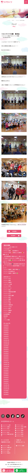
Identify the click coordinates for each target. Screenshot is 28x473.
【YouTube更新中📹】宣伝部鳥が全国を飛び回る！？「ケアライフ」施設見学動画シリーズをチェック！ (14, 265)
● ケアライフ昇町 (19, 428)
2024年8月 (6, 370)
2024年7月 (6, 372)
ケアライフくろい (8, 288)
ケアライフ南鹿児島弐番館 (10, 291)
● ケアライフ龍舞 (19, 430)
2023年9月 (6, 390)
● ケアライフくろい (5, 430)
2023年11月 (6, 387)
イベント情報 (16, 36)
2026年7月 (6, 327)
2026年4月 (6, 332)
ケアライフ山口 (7, 293)
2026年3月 (6, 334)
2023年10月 (6, 389)
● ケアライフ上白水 (5, 449)
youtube (18, 416)
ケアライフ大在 (7, 278)
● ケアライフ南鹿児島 (6, 447)
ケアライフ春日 (7, 290)
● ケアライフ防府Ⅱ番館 (20, 427)
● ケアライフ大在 (19, 436)
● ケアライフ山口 (19, 425)
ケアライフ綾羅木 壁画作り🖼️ (11, 273)
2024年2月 (6, 381)
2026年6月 (6, 329)
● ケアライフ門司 (5, 428)
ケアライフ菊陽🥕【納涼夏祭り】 (11, 250)
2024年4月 (6, 377)
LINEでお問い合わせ (20, 470)
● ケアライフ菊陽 (19, 434)
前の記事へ (14, 231)
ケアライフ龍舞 (7, 299)
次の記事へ (13, 235)
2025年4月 (6, 355)
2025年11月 (6, 342)
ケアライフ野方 (7, 301)
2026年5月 (6, 331)
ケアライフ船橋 (7, 312)
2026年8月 (6, 325)
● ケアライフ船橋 (20, 445)
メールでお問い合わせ (7, 470)
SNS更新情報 (7, 314)
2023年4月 (6, 394)
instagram (3, 416)
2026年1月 (6, 338)
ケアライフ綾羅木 (8, 282)
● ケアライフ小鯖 (5, 445)
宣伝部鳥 (6, 316)
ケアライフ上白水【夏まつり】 (11, 247)
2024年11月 (6, 364)
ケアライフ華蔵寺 (8, 310)
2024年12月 (6, 362)
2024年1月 (6, 383)
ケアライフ (6, 2)
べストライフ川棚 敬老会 (20, 20)
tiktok (23, 416)
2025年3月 (6, 357)
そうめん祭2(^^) (7, 249)
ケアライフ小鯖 (7, 303)
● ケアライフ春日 (5, 432)
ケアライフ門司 (7, 286)
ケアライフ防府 (7, 308)
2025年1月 (6, 360)
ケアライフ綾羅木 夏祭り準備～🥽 (12, 269)
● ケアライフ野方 (19, 432)
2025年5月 (6, 353)
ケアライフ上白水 (8, 306)
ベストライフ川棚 (5, 36)
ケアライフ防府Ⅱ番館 (9, 295)
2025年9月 (6, 346)
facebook (13, 416)
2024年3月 (6, 379)
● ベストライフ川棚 (5, 425)
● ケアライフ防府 (5, 451)
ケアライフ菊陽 (7, 280)
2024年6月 (6, 374)
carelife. (10, 466)
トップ (9, 20)
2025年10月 (6, 344)
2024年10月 (6, 366)
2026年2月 (6, 336)
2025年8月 (6, 347)
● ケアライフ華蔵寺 (5, 453)
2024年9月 (6, 368)
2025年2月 (6, 359)
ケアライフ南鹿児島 (8, 305)
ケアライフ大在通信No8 (9, 271)
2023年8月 (6, 392)
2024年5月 (6, 375)
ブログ (13, 20)
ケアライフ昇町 (7, 297)
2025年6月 (6, 351)
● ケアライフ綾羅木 (5, 427)
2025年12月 (6, 340)
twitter (8, 416)
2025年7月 (6, 349)
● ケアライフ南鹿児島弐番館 (7, 434)
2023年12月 (6, 385)
